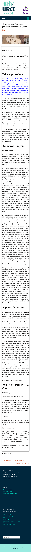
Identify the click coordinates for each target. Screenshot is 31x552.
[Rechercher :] (28, 18)
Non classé (16, 29)
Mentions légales (7, 489)
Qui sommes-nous (7, 491)
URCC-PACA (6, 519)
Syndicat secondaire (21, 463)
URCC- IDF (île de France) (9, 524)
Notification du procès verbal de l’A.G (14, 461)
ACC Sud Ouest (7, 514)
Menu (3, 18)
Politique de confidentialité (10, 493)
